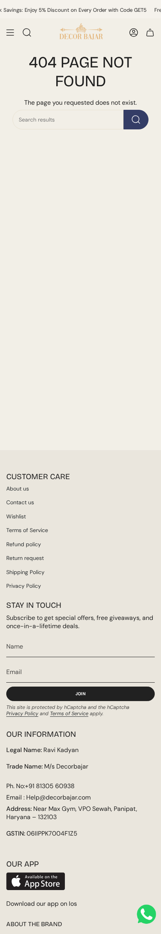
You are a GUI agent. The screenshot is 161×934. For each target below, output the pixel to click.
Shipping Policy (25, 572)
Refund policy (23, 544)
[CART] (150, 32)
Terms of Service (27, 530)
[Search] (135, 119)
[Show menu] (10, 32)
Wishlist (16, 516)
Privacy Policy (23, 585)
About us (17, 488)
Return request (25, 557)
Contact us (20, 502)
